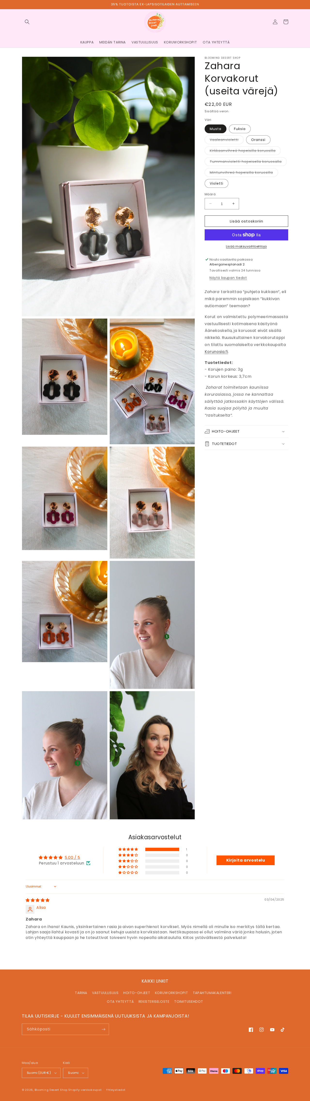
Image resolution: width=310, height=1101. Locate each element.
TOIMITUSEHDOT (188, 1001)
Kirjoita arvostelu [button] (245, 860)
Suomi (73, 1072)
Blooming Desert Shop (51, 1090)
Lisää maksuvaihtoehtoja (246, 246)
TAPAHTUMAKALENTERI (212, 992)
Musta (215, 128)
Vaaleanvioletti (227, 140)
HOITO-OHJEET (136, 992)
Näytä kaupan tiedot (228, 277)
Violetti (216, 183)
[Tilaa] (103, 1029)
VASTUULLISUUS (105, 992)
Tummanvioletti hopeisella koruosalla (248, 162)
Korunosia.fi (216, 351)
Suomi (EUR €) (39, 1072)
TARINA (81, 992)
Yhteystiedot (115, 1090)
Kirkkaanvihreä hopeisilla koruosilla (245, 151)
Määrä (210, 194)
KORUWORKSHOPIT (171, 992)
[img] (38, 900)
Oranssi (258, 139)
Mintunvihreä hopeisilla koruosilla (244, 173)
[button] (27, 21)
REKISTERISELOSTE (154, 1001)
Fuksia (240, 128)
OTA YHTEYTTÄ (120, 1001)
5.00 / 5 (72, 857)
